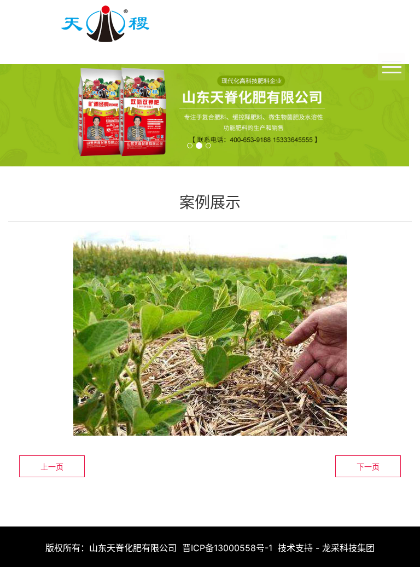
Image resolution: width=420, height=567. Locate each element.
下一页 (368, 466)
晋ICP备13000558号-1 (227, 547)
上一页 (51, 466)
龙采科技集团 (348, 547)
